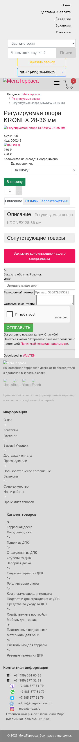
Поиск (66, 52)
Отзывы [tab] (31, 201)
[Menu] (56, 83)
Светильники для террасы (27, 645)
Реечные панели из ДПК (25, 655)
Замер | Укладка (16, 445)
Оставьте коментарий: (20, 303)
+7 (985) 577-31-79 (27, 680)
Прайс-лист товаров (19, 502)
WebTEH (29, 355)
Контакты (63, 32)
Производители (15, 461)
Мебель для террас (22, 619)
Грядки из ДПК (18, 542)
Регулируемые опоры (23, 583)
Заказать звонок (42, 62)
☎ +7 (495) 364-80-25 (37, 72)
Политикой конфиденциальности (44, 343)
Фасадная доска (19, 532)
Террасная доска (19, 527)
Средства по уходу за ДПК (27, 604)
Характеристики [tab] (54, 201)
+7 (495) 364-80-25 (27, 675)
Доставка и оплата (56, 12)
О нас (66, 5)
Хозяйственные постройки (27, 614)
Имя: (7, 279)
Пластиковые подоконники (27, 630)
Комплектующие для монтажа (29, 593)
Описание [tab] (13, 201)
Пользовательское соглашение (27, 471)
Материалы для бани (23, 635)
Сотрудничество (16, 486)
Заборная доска (19, 563)
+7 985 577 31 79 (31, 685)
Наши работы (14, 491)
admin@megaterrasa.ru (34, 703)
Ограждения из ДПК (22, 552)
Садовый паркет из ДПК (25, 573)
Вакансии (63, 25)
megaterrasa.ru (30, 708)
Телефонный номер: (19, 292)
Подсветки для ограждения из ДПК (33, 599)
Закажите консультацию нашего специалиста (40, 256)
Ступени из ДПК (19, 558)
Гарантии (63, 18)
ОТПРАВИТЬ (19, 327)
